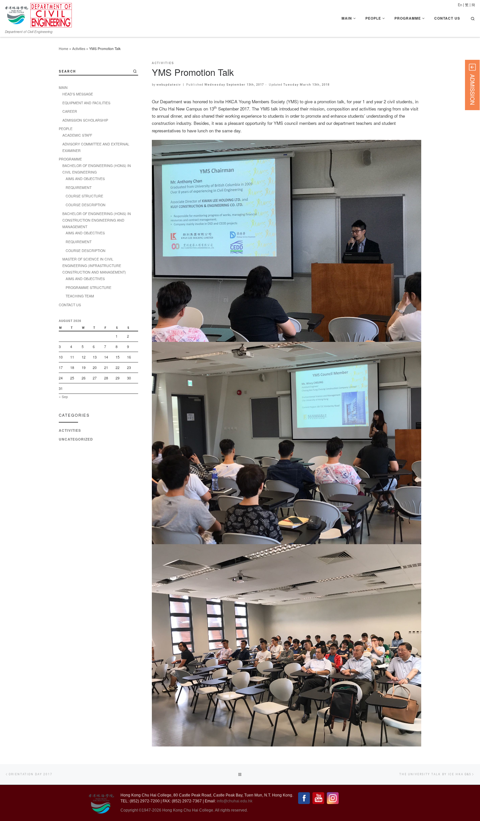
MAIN (63, 87)
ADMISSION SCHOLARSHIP (85, 120)
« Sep (63, 396)
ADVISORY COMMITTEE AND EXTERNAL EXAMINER (95, 147)
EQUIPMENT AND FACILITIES (86, 102)
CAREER (69, 111)
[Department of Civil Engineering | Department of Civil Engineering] (51, 13)
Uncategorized (76, 439)
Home (63, 48)
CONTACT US (70, 304)
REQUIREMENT (78, 187)
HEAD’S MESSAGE (77, 94)
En (460, 4)
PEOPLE (65, 128)
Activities (78, 48)
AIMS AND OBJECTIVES (85, 178)
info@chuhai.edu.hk (234, 801)
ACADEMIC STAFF (77, 135)
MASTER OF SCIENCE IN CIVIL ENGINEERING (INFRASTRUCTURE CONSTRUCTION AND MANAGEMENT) (94, 266)
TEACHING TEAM (80, 295)
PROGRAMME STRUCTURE (88, 287)
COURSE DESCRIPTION (85, 204)
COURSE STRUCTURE (84, 195)
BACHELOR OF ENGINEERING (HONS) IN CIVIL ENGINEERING (96, 169)
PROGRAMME (70, 159)
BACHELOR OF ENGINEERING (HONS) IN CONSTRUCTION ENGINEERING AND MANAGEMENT (96, 220)
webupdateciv (168, 84)
